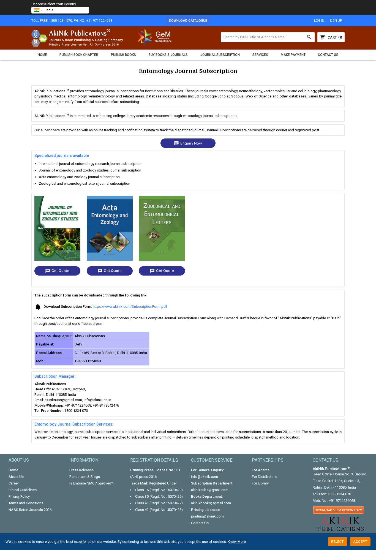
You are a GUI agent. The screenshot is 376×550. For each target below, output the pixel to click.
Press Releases (81, 470)
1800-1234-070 (339, 494)
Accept (360, 542)
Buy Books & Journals (168, 55)
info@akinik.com (204, 477)
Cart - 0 (331, 37)
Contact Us (328, 55)
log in (319, 21)
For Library (260, 483)
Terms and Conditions (26, 503)
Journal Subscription (220, 55)
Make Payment (293, 55)
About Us (16, 477)
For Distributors (264, 477)
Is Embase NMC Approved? (91, 483)
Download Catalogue (188, 21)
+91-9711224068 (342, 501)
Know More (237, 542)
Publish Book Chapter (78, 55)
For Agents (260, 470)
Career (14, 483)
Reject (337, 542)
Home (42, 55)
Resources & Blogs (84, 477)
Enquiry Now (188, 143)
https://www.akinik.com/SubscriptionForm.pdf (130, 306)
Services (260, 55)
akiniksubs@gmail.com (209, 490)
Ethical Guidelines (23, 490)
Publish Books (123, 55)
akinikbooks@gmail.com (211, 503)
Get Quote (57, 270)
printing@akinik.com (207, 516)
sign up (336, 21)
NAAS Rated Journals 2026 (30, 510)
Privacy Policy (19, 496)
